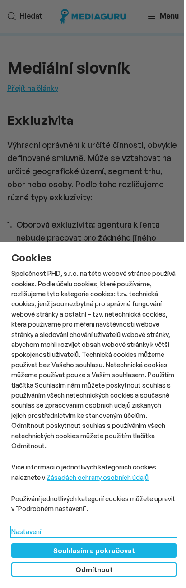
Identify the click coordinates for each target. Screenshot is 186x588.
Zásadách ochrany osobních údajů (97, 477)
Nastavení (26, 532)
